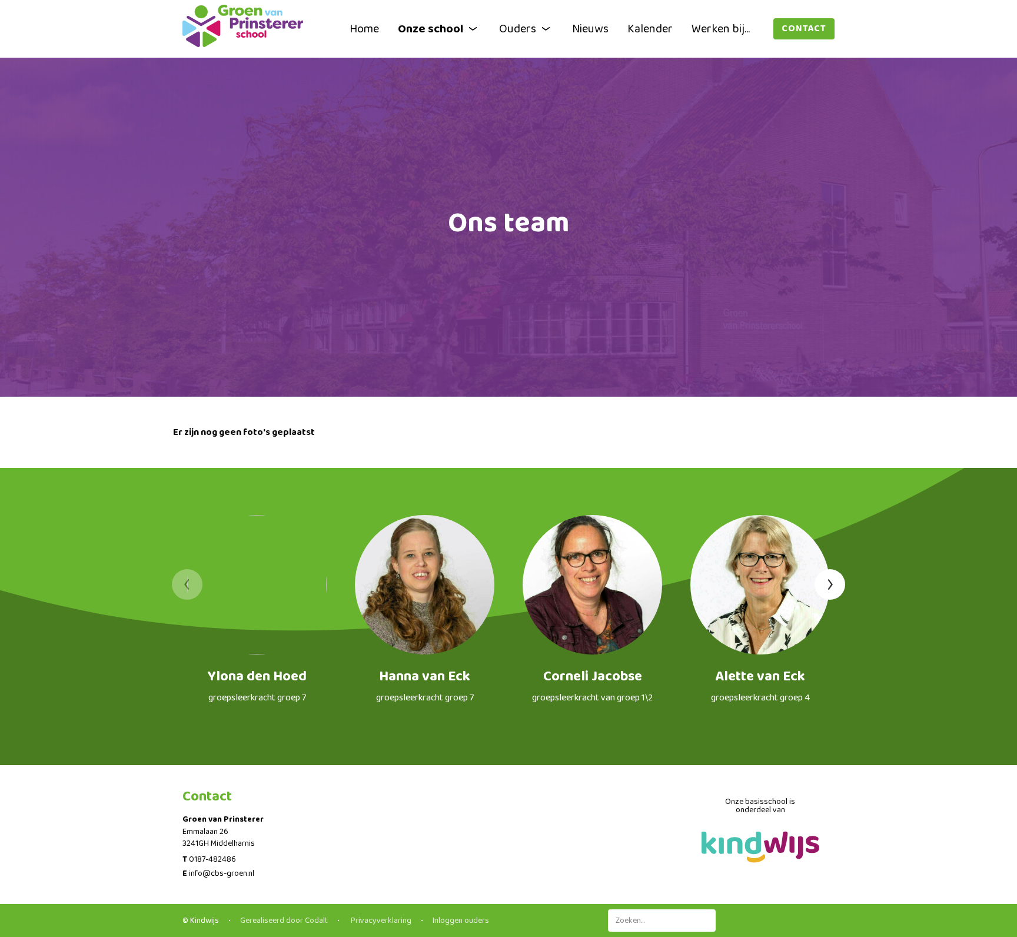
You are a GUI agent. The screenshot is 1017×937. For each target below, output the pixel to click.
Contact (804, 28)
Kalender (650, 28)
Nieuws (590, 28)
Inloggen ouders (461, 920)
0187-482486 (212, 859)
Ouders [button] (517, 28)
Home (364, 28)
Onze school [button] (430, 28)
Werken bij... (721, 28)
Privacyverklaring (380, 920)
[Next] (830, 584)
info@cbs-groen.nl (221, 873)
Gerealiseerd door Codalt (284, 920)
